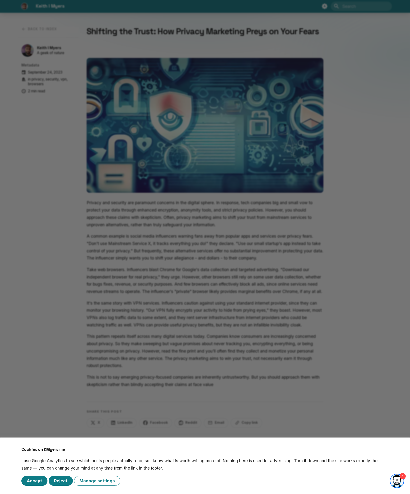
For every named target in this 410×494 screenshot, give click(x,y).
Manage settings (97, 480)
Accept (34, 480)
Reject (60, 480)
